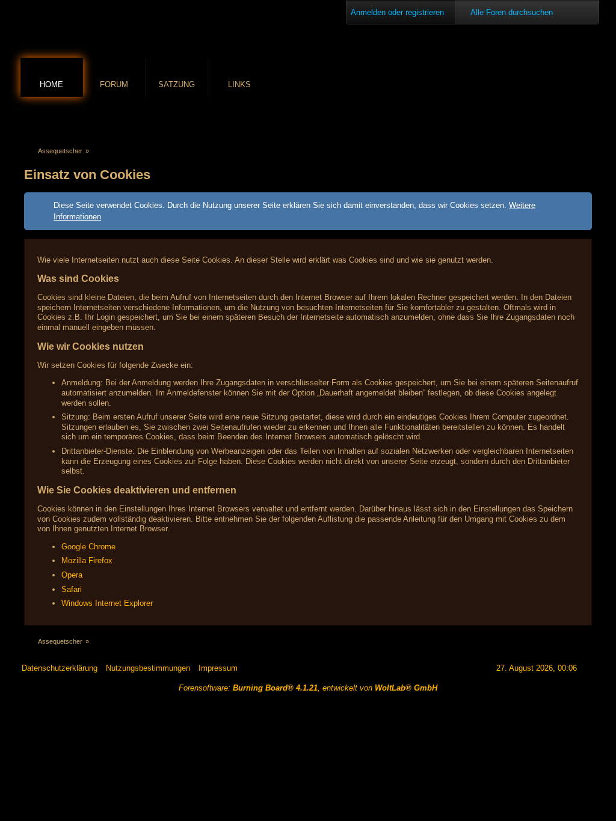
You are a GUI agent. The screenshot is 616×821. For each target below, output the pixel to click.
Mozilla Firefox (86, 560)
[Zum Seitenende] (585, 118)
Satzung (176, 84)
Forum (114, 84)
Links (239, 84)
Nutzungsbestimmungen (148, 668)
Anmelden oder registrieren (397, 12)
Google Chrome (88, 546)
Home (51, 84)
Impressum (218, 668)
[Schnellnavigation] (568, 118)
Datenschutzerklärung (59, 668)
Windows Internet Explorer (107, 603)
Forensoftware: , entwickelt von (308, 687)
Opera (71, 574)
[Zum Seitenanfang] (590, 668)
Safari (71, 589)
